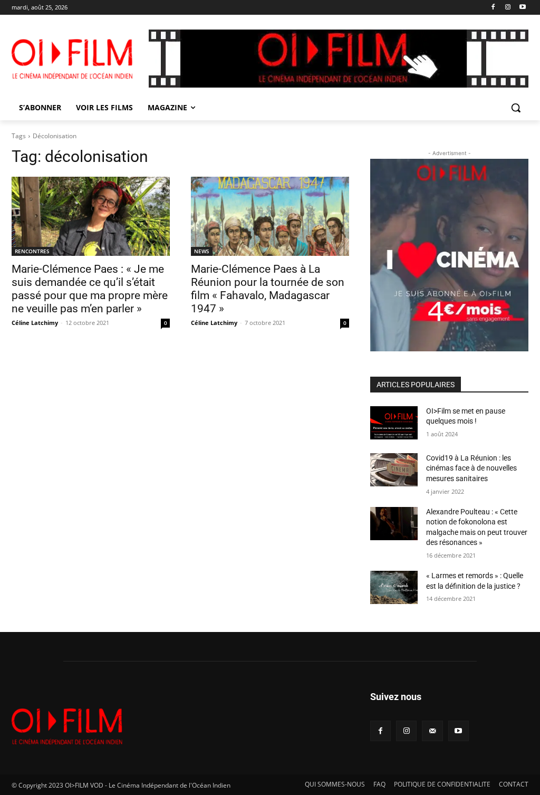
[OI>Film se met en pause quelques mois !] (394, 422)
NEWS (201, 251)
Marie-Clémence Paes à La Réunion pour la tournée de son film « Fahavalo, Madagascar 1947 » (267, 289)
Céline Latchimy (35, 323)
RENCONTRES (32, 251)
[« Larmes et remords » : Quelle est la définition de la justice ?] (394, 587)
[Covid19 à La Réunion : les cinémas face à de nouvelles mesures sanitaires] (394, 469)
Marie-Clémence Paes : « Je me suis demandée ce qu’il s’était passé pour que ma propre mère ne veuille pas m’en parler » (90, 289)
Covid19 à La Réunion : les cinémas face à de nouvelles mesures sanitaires (471, 468)
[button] (515, 107)
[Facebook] (493, 8)
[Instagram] (508, 8)
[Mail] (432, 731)
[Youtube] (522, 8)
